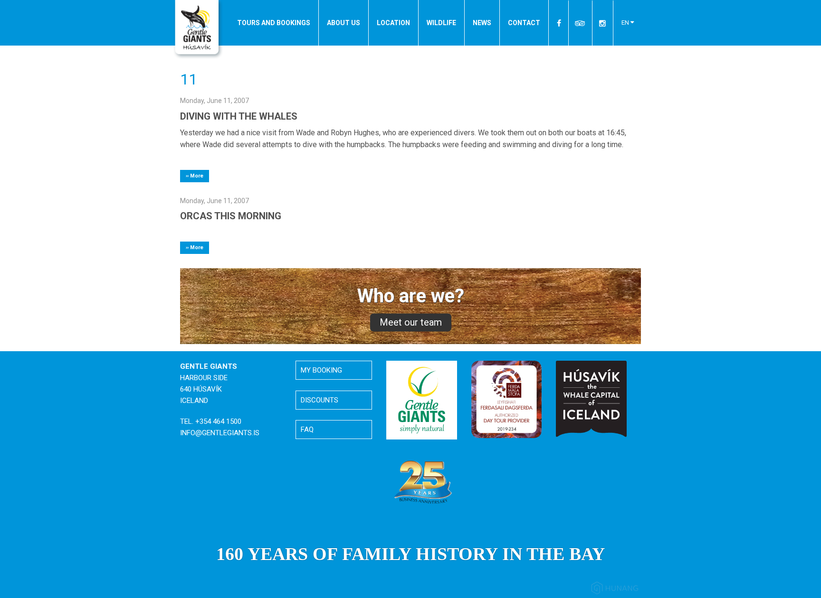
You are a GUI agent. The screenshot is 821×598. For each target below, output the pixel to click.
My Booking (321, 370)
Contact (524, 23)
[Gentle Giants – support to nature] (421, 399)
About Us (343, 23)
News (482, 23)
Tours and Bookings (273, 23)
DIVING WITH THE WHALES (238, 116)
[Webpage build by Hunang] (615, 589)
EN (625, 22)
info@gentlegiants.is (219, 433)
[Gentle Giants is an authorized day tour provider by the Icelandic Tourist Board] (506, 399)
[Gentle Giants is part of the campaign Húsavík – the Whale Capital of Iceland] (591, 398)
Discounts (319, 400)
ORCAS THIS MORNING (230, 216)
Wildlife (441, 23)
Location (393, 23)
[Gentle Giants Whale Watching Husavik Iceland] (198, 30)
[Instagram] (602, 23)
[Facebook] (559, 23)
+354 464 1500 (218, 421)
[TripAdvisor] (580, 23)
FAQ (307, 429)
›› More (194, 176)
